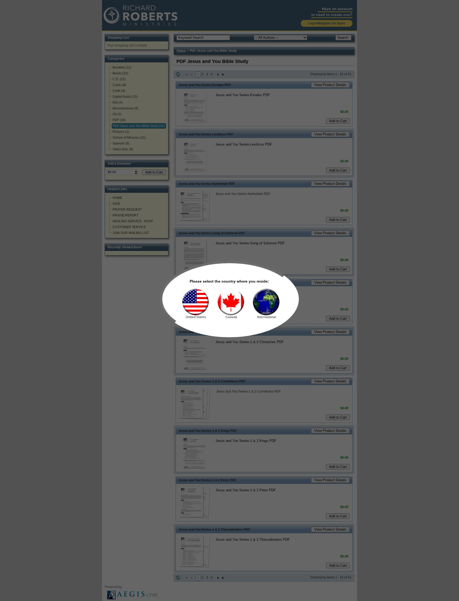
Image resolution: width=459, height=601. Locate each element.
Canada (231, 317)
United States (196, 317)
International (266, 317)
